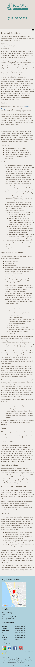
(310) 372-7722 (17, 18)
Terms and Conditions (20, 665)
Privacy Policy (29, 665)
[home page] (17, 9)
